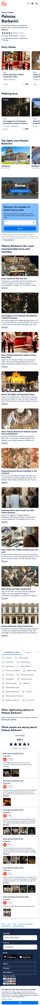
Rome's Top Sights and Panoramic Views (16, 897)
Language (6, 933)
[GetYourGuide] (4, 3)
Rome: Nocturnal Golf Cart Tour (13, 753)
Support (5, 964)
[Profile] (36, 4)
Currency (6, 943)
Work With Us (7, 972)
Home (3, 924)
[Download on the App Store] (25, 957)
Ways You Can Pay (9, 976)
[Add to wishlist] (28, 53)
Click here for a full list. (8, 719)
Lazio (14, 924)
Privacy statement (9, 240)
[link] (15, 69)
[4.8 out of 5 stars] (7, 33)
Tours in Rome (5, 926)
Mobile (5, 953)
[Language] (32, 3)
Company (6, 968)
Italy (9, 924)
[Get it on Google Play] (10, 957)
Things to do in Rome (26, 924)
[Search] (28, 3)
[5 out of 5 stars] (20, 756)
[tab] (12, 652)
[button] (15, 69)
